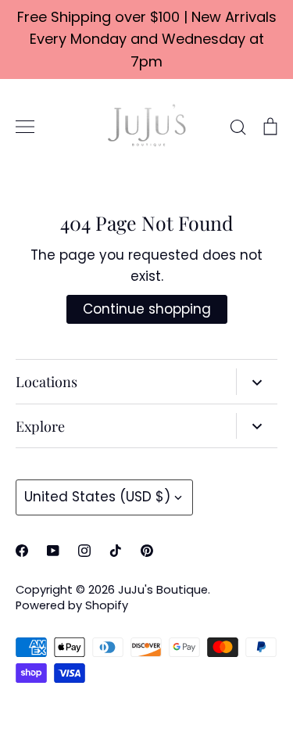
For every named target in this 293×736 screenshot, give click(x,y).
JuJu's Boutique (163, 590)
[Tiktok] (115, 550)
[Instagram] (84, 550)
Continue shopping (147, 309)
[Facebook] (22, 550)
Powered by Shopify (72, 605)
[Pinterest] (147, 550)
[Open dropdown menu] (256, 381)
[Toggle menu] (25, 126)
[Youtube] (53, 550)
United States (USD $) (97, 496)
